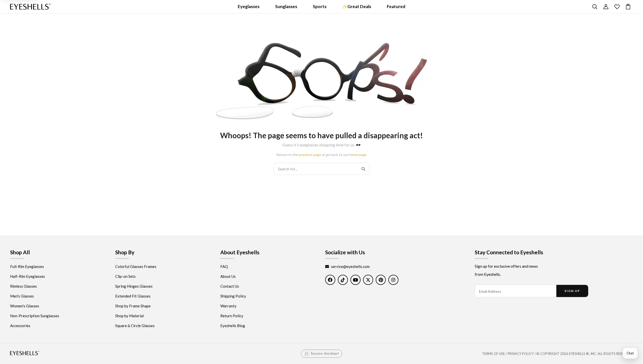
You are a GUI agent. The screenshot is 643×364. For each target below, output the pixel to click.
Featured (396, 6)
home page (358, 154)
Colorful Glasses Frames (135, 266)
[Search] (595, 6)
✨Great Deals (356, 6)
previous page (310, 154)
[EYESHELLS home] (30, 7)
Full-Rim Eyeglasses (27, 266)
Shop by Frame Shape (133, 306)
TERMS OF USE (493, 354)
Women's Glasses (24, 306)
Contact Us (229, 286)
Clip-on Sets (125, 276)
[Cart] (628, 6)
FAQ (224, 266)
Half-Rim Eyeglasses (27, 276)
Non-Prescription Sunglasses (34, 315)
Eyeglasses (248, 6)
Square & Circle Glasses (135, 325)
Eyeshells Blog (232, 325)
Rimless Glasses (23, 286)
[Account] (606, 6)
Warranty (228, 306)
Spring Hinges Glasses (134, 286)
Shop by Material (129, 315)
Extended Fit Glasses (133, 296)
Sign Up (572, 291)
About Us (228, 276)
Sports (319, 6)
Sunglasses (286, 6)
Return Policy (231, 315)
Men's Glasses (22, 296)
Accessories (20, 325)
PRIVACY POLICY (521, 354)
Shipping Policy (233, 296)
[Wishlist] (617, 6)
